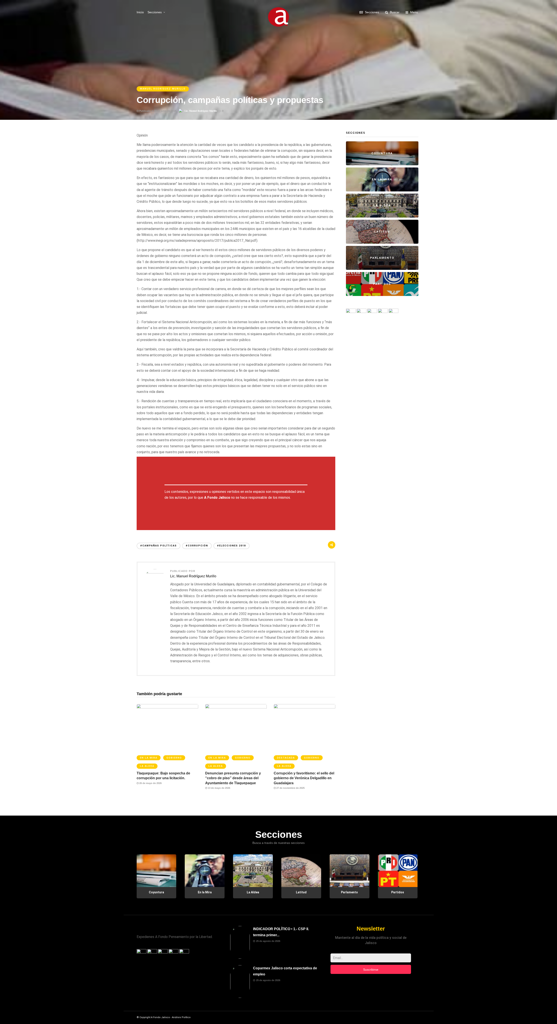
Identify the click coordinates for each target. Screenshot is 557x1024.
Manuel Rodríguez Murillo (163, 88)
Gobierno (174, 757)
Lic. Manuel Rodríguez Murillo (201, 111)
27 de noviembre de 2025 (290, 788)
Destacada (286, 757)
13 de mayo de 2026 (218, 788)
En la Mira (148, 757)
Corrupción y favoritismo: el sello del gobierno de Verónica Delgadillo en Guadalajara (304, 778)
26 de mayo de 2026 (150, 783)
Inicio (140, 12)
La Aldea (147, 766)
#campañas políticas (158, 545)
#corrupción (197, 545)
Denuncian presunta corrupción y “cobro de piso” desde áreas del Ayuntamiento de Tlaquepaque (233, 778)
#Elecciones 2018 (231, 545)
